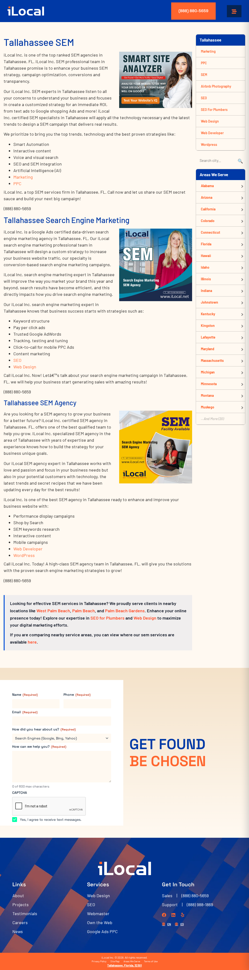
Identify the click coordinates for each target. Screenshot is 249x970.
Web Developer (28, 548)
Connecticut (210, 232)
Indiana (206, 291)
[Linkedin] (173, 915)
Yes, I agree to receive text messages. (50, 819)
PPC (17, 183)
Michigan (208, 372)
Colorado (207, 221)
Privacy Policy (99, 961)
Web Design (24, 366)
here (32, 642)
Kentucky (208, 314)
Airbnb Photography (216, 86)
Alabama (207, 186)
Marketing (23, 177)
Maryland (207, 349)
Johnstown (209, 302)
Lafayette (208, 337)
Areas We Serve (132, 961)
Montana (207, 395)
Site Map (115, 961)
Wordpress (209, 144)
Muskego (207, 407)
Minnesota (209, 384)
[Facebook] (164, 915)
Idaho (205, 267)
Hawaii (206, 256)
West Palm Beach (53, 610)
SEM (204, 75)
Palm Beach (83, 610)
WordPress (24, 555)
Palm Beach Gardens (125, 610)
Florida (206, 244)
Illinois (206, 279)
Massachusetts (212, 360)
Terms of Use (151, 961)
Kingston (208, 325)
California (208, 209)
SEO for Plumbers (107, 618)
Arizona (206, 197)
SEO (17, 360)
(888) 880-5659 (193, 10)
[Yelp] (182, 915)
